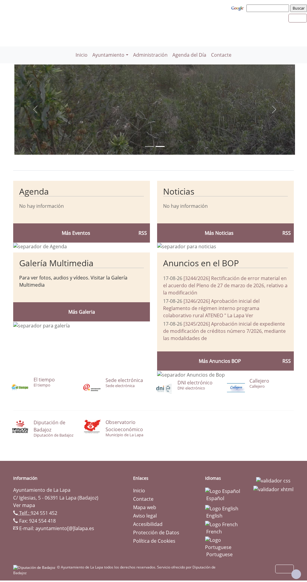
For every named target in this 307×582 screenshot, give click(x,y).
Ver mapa (24, 505)
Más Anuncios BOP (220, 361)
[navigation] (268, 8)
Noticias (178, 191)
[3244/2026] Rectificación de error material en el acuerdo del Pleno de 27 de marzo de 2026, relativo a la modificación (225, 285)
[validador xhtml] (273, 489)
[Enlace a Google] (238, 7)
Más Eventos (76, 233)
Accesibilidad (147, 524)
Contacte (221, 55)
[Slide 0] (149, 146)
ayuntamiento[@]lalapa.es (64, 528)
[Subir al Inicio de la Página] (296, 574)
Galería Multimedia (56, 263)
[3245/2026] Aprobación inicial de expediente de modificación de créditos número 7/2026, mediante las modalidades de (224, 331)
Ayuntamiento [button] (108, 55)
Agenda (34, 191)
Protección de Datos (156, 532)
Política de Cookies (154, 541)
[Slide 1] (160, 146)
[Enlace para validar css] (273, 480)
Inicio (82, 55)
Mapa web (144, 507)
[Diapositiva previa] (35, 109)
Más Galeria (81, 312)
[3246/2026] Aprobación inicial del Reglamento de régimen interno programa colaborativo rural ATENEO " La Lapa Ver (211, 308)
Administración (150, 55)
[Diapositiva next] (274, 109)
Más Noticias (219, 233)
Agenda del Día (189, 55)
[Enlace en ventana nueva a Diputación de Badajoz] (35, 567)
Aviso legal (145, 515)
